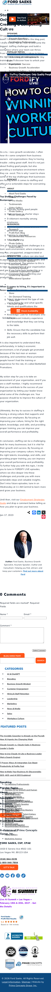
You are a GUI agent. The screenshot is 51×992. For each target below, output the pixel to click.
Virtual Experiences (18, 94)
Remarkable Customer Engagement (27, 85)
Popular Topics (16, 52)
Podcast (12, 179)
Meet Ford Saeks (17, 193)
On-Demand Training (20, 296)
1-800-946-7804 (9, 862)
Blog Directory (12, 656)
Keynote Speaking (18, 38)
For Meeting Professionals (22, 42)
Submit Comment (39, 650)
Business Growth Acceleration (24, 67)
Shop (10, 288)
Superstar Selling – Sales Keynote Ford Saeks (25, 73)
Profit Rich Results (11, 820)
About (10, 188)
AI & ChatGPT (13, 674)
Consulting (13, 103)
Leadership (12, 699)
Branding (11, 679)
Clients (12, 197)
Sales (9, 713)
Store (11, 293)
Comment (6, 625)
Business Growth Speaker (22, 260)
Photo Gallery (16, 211)
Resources (13, 224)
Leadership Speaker (19, 275)
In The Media (15, 200)
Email (27, 614)
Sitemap (26, 982)
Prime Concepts (17, 214)
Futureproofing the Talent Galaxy (26, 81)
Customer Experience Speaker (24, 271)
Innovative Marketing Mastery (24, 78)
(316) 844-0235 (8, 859)
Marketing (12, 703)
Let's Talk (9, 867)
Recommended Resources (22, 236)
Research (14, 229)
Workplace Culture (15, 718)
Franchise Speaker (18, 264)
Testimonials (15, 204)
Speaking (12, 33)
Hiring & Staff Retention (18, 694)
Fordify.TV (14, 240)
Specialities (14, 256)
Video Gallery (16, 207)
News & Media (13, 708)
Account (16, 303)
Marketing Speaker (18, 268)
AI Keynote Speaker (14, 800)
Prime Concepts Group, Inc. (23, 985)
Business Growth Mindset (19, 684)
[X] (43, 513)
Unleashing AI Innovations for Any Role (25, 59)
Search (40, 660)
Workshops (14, 113)
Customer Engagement (17, 689)
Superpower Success (19, 64)
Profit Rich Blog (17, 232)
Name (4, 614)
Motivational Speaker (20, 278)
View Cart (14, 300)
